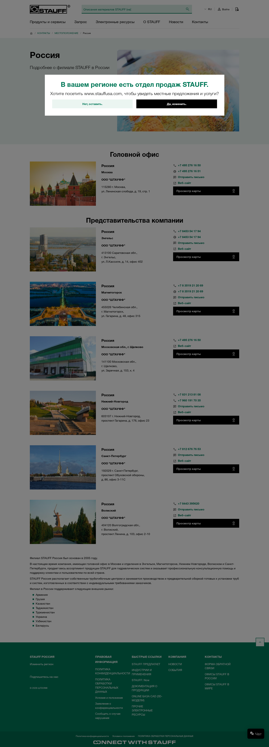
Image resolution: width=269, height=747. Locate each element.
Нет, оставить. (92, 104)
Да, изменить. (176, 104)
